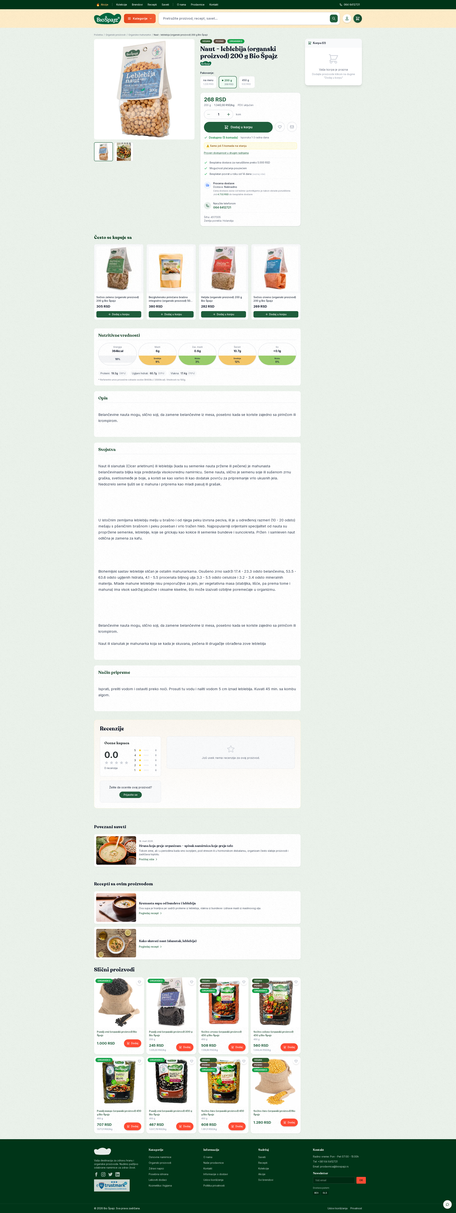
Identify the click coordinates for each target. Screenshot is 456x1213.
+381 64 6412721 (328, 1161)
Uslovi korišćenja (213, 1179)
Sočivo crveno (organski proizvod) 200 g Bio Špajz (274, 299)
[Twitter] (110, 1174)
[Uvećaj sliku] (144, 89)
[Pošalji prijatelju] (292, 127)
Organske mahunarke (139, 34)
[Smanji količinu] (208, 114)
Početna (98, 34)
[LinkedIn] (117, 1174)
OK (361, 1180)
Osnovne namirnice (160, 1157)
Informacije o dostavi (215, 1174)
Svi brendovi (265, 1179)
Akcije (102, 4)
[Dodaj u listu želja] (280, 127)
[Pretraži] (334, 18)
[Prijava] (347, 18)
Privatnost (356, 1208)
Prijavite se (131, 794)
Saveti (165, 4)
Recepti (152, 4)
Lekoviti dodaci (158, 1179)
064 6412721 (222, 207)
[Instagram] (103, 1174)
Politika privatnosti (214, 1185)
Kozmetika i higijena (160, 1185)
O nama (181, 4)
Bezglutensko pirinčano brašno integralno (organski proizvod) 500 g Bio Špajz (170, 299)
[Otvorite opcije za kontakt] (447, 1204)
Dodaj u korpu (120, 314)
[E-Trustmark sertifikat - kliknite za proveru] (112, 1185)
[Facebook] (96, 1174)
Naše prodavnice (213, 1162)
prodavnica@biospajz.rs (334, 1166)
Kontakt (213, 4)
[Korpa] (357, 18)
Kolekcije (121, 4)
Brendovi (137, 4)
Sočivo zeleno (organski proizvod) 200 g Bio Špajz (117, 299)
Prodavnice (197, 4)
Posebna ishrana (158, 1174)
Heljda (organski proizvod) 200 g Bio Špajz (221, 299)
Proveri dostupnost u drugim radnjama (226, 152)
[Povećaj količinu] (228, 114)
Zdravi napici (156, 1168)
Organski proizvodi (116, 34)
